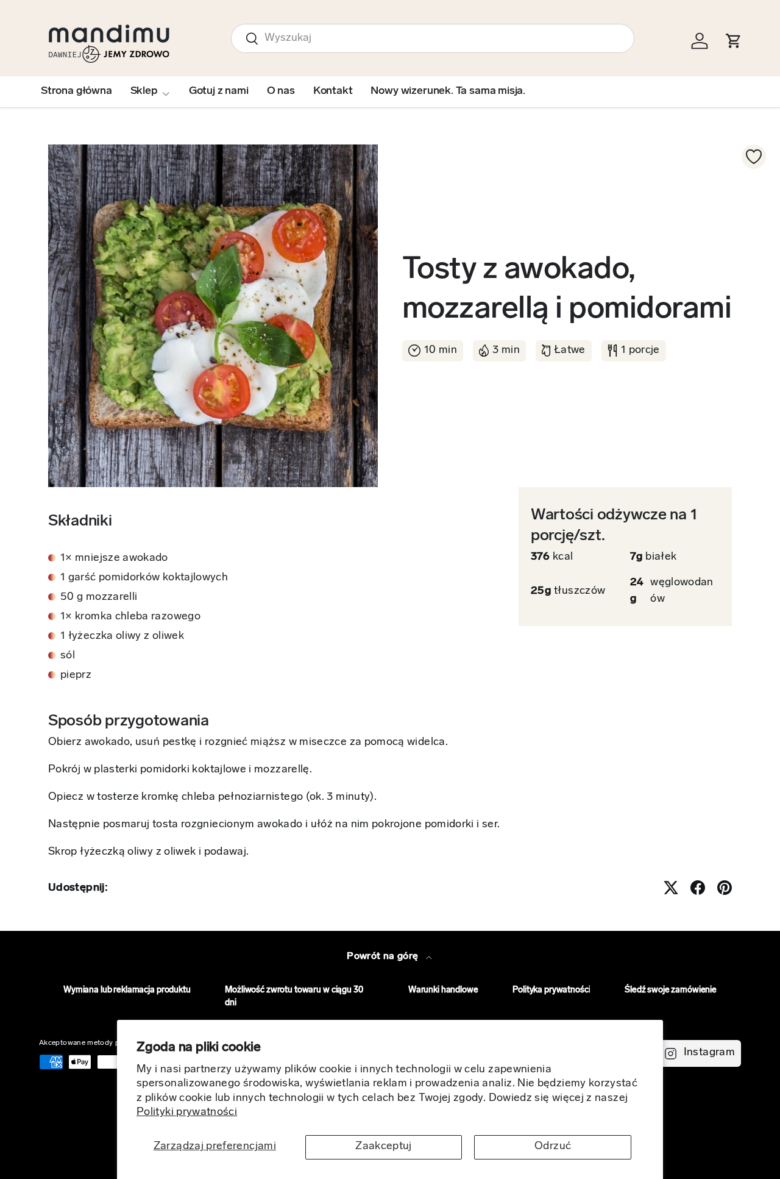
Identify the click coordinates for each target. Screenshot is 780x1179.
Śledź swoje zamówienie (671, 990)
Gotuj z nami (219, 91)
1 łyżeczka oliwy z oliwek (122, 636)
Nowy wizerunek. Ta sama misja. (447, 91)
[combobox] (433, 38)
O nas (281, 91)
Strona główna (76, 91)
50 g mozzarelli (98, 597)
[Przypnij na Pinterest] (724, 887)
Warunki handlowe (443, 990)
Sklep (144, 91)
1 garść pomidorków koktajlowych (144, 577)
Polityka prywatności (551, 990)
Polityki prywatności (186, 1112)
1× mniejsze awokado (114, 558)
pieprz (75, 675)
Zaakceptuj (383, 1146)
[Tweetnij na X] (671, 887)
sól (67, 655)
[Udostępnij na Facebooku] (697, 887)
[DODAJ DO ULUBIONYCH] (754, 156)
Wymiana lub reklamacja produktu (127, 990)
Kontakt (333, 91)
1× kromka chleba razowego (130, 616)
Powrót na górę (383, 956)
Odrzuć (552, 1146)
